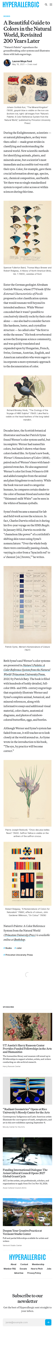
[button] (38, 1264)
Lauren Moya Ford (22, 61)
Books (7, 16)
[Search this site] (46, 4)
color (19, 948)
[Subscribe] (48, 1322)
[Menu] (51, 4)
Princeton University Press (29, 674)
